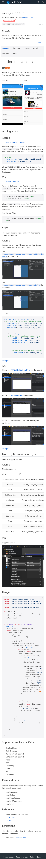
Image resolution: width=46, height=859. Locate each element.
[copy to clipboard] (42, 156)
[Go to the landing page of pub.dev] (14, 2)
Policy (32, 857)
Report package (22, 857)
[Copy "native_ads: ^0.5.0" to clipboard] (23, 13)
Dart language (9, 857)
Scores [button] (14, 54)
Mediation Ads (20, 838)
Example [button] (27, 48)
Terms (39, 857)
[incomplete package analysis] (13, 24)
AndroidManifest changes (15, 142)
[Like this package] (40, 24)
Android (12, 817)
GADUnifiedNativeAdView (20, 370)
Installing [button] (36, 48)
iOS (10, 820)
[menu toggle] (3, 2)
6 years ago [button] (14, 17)
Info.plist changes (12, 182)
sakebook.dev (27, 17)
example (5, 361)
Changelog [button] (16, 48)
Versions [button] (5, 54)
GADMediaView (17, 395)
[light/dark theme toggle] (43, 2)
